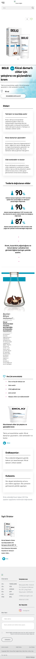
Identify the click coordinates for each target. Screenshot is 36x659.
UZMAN (11, 589)
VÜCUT (11, 594)
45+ (3, 589)
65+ (3, 594)
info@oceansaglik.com (26, 596)
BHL (10, 597)
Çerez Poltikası (31, 647)
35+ (3, 586)
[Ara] (33, 8)
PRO (3, 597)
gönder (7, 639)
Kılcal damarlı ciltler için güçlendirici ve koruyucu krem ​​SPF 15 (9, 542)
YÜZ (10, 586)
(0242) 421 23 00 (23, 599)
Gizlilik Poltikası (19, 647)
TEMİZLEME (13, 584)
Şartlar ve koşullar (5, 647)
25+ (3, 584)
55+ (3, 591)
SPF (10, 591)
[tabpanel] (18, 39)
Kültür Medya (30, 657)
